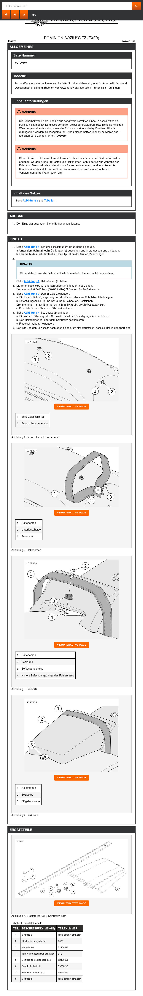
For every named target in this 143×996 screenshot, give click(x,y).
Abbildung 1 (31, 247)
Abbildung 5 (30, 200)
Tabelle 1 (50, 200)
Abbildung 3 (31, 293)
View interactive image (71, 406)
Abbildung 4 (31, 312)
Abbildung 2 (31, 281)
